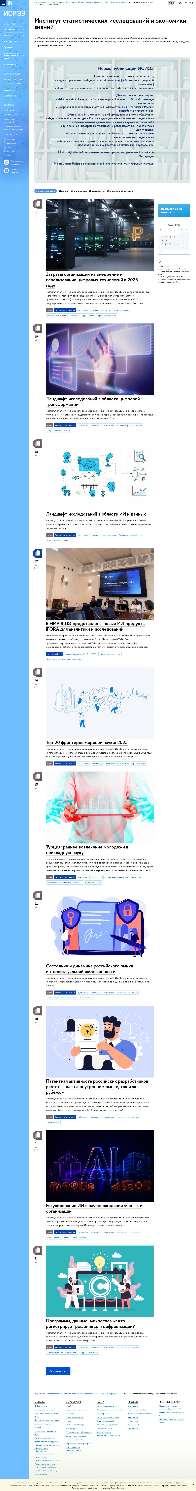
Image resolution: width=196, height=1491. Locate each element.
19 (170, 244)
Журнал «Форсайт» (12, 83)
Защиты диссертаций (105, 1421)
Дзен (9, 147)
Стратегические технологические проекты (65, 659)
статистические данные (57, 315)
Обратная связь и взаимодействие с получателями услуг (74, 1450)
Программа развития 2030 (76, 654)
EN (174, 3)
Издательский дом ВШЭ (137, 1410)
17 (162, 244)
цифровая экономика (89, 1352)
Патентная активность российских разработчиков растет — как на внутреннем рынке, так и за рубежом (97, 1086)
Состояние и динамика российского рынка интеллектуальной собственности (89, 968)
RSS (8, 155)
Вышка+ (69, 1421)
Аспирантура (71, 1428)
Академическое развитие (107, 1424)
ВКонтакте (11, 143)
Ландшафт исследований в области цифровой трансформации (93, 401)
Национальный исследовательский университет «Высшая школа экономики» (66, 1393)
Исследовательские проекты (109, 1410)
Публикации (9, 29)
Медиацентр (133, 1421)
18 (166, 244)
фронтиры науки (139, 763)
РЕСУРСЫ (133, 1401)
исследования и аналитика (117, 310)
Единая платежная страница (45, 1471)
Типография (133, 1417)
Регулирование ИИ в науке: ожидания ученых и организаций (94, 1208)
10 (162, 241)
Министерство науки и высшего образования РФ (170, 1407)
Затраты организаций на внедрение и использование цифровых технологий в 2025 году (92, 279)
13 (174, 241)
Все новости (57, 1371)
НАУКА (100, 1401)
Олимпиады (70, 1413)
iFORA (93, 654)
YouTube (10, 151)
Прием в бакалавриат (75, 1417)
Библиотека (133, 1406)
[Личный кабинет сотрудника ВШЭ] (186, 3)
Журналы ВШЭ (134, 1424)
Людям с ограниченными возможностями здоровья (45, 1465)
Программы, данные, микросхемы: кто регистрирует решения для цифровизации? (90, 1323)
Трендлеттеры (10, 95)
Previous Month (160, 225)
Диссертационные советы (108, 1417)
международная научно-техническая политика (65, 882)
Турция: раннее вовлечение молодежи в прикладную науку (87, 850)
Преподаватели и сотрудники (46, 1420)
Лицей (68, 1406)
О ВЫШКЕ (39, 1401)
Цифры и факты (40, 1406)
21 (178, 244)
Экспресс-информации (14, 79)
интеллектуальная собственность (62, 997)
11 (166, 241)
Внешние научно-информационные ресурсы (108, 1433)
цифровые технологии (106, 315)
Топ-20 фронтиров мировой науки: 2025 (87, 742)
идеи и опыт (83, 877)
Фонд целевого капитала (44, 1438)
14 (178, 241)
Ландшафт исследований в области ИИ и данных (96, 514)
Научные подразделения (111, 1393)
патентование (53, 1122)
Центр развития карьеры (76, 1436)
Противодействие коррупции (46, 1441)
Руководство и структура (44, 1410)
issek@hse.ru (13, 110)
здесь (162, 1483)
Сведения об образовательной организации (47, 1459)
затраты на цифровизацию (82, 315)
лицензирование (87, 997)
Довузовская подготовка (76, 1410)
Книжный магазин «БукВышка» (140, 1413)
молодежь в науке (93, 882)
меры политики (79, 1237)
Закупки (37, 1427)
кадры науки (136, 877)
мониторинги (84, 310)
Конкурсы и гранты (104, 1428)
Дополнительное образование (79, 1432)
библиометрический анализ (129, 425)
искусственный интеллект (58, 540)
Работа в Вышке (40, 1474)
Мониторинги (102, 1413)
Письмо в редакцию (14, 171)
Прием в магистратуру (75, 1424)
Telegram (11, 139)
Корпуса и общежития (43, 1424)
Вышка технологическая (109, 654)
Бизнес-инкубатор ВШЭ (75, 1440)
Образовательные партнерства (79, 1443)
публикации (98, 310)
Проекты (8, 47)
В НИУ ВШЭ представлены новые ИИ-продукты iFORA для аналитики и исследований (95, 626)
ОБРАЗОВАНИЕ (73, 1401)
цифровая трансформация (58, 430)
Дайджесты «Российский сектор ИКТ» (14, 89)
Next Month (187, 225)
